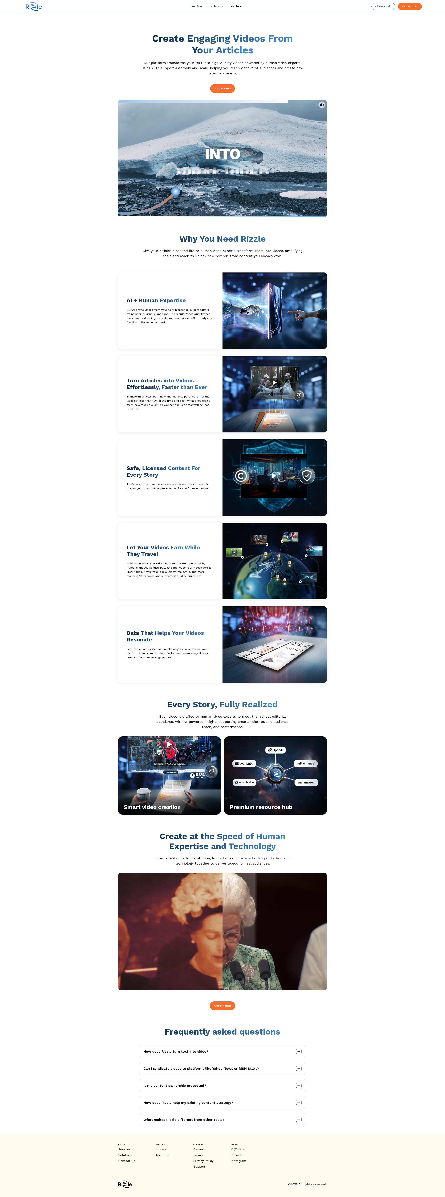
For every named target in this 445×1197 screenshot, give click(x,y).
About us (162, 1155)
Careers (199, 1149)
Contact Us (126, 1161)
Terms (198, 1155)
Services (124, 1149)
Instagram (238, 1161)
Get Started (223, 88)
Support (199, 1166)
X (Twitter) (238, 1149)
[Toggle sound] (321, 105)
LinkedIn (237, 1155)
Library (161, 1149)
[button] (236, 6)
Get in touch (222, 1005)
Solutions (125, 1155)
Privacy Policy (203, 1161)
